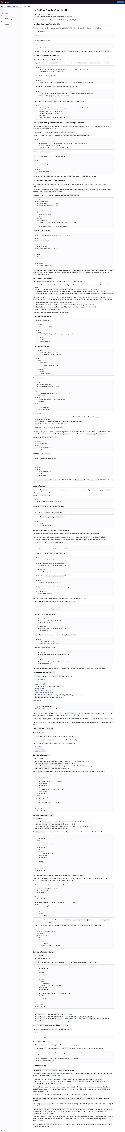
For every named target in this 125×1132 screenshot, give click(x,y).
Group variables (40, 682)
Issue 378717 (97, 722)
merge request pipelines (73, 1021)
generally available (70, 766)
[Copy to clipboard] (112, 36)
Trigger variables (40, 688)
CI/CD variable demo (106, 719)
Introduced (38, 958)
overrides (67, 537)
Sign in (113, 2)
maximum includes (81, 1094)
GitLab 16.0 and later (40, 1094)
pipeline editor (88, 1087)
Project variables (40, 680)
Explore (7, 2)
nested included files (54, 1073)
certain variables (56, 743)
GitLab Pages (47, 1117)
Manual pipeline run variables (44, 693)
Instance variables (40, 684)
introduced (60, 736)
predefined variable (59, 697)
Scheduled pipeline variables (44, 690)
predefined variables (46, 686)
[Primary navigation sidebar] (2, 6)
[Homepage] (2, 2)
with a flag (82, 761)
